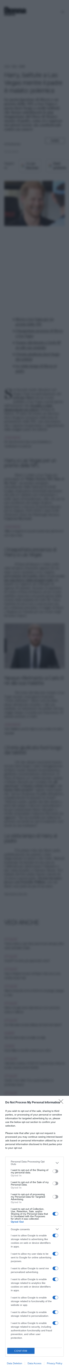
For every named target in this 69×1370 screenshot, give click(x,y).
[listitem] (34, 1162)
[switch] (55, 1171)
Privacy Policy (54, 1363)
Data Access (34, 1363)
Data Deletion (14, 1363)
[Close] (62, 1102)
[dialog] (34, 1233)
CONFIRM (20, 1351)
